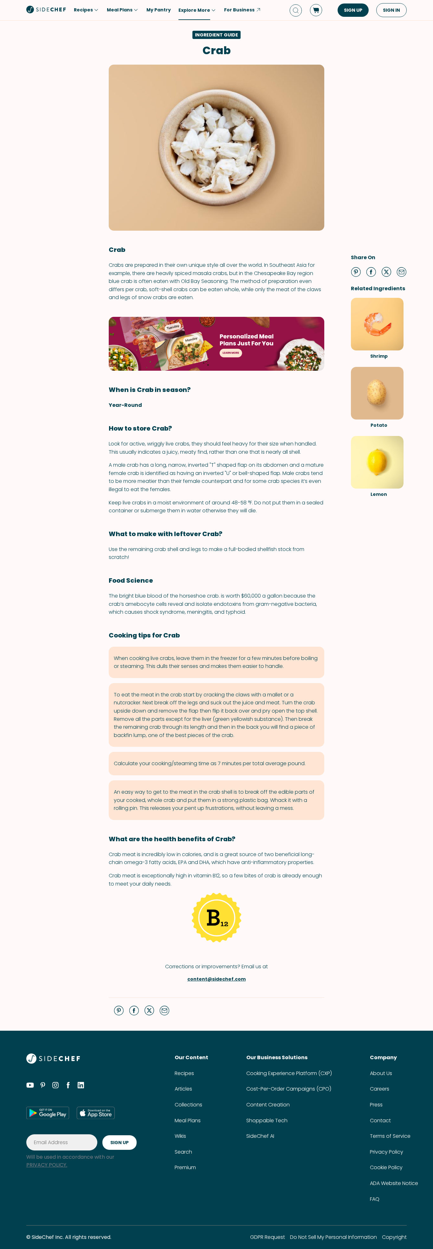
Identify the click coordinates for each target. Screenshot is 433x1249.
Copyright (394, 1237)
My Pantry (158, 10)
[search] (295, 10)
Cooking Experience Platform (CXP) (289, 1073)
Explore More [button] (194, 10)
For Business (239, 10)
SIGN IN (391, 10)
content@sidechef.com (216, 979)
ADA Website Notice (394, 1183)
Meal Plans (188, 1120)
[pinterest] (43, 1086)
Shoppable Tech (267, 1120)
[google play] (47, 1112)
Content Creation (268, 1104)
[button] (356, 272)
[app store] (96, 1112)
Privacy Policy (386, 1152)
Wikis (180, 1136)
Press (376, 1104)
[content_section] (216, 344)
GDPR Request (267, 1237)
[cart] (316, 10)
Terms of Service (390, 1136)
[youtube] (30, 1086)
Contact (380, 1120)
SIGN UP (353, 10)
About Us (381, 1073)
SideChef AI (260, 1136)
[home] (46, 9)
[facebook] (68, 1086)
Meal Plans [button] (119, 10)
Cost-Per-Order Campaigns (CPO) (288, 1088)
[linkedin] (81, 1086)
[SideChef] (53, 1062)
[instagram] (55, 1086)
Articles (183, 1088)
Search (183, 1152)
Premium (185, 1167)
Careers (379, 1088)
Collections (188, 1104)
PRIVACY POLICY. (46, 1165)
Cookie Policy (386, 1167)
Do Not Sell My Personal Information (333, 1237)
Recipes (184, 1073)
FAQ (374, 1199)
